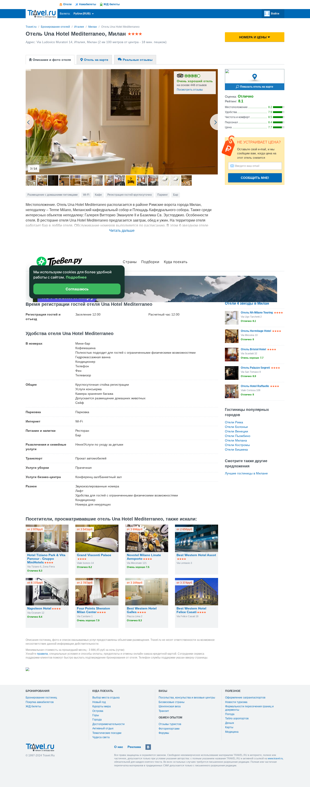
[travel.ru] (41, 13)
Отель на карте (96, 60)
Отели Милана (236, 440)
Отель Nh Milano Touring (257, 312)
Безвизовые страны (172, 702)
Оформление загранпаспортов (245, 697)
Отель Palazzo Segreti (255, 367)
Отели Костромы (237, 445)
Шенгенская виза (170, 706)
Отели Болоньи (236, 427)
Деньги (229, 723)
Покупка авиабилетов (40, 702)
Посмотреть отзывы (190, 89)
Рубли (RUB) (82, 13)
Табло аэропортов (236, 718)
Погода (229, 714)
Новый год (99, 702)
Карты (229, 727)
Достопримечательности (108, 724)
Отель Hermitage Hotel (256, 331)
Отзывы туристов (170, 724)
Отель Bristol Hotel (253, 349)
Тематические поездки (106, 733)
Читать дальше (122, 230)
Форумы (164, 733)
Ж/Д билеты (33, 706)
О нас (118, 747)
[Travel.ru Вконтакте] (148, 747)
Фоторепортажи (169, 728)
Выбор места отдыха (106, 697)
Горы (95, 715)
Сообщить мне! (255, 178)
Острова (97, 711)
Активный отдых (102, 728)
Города (97, 719)
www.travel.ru (275, 758)
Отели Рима (234, 422)
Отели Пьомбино (237, 436)
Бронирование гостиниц (41, 697)
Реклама (134, 747)
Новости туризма (236, 702)
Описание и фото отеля (52, 60)
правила (42, 653)
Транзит (164, 711)
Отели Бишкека (236, 449)
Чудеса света (101, 737)
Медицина (232, 731)
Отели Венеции (236, 431)
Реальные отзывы (138, 60)
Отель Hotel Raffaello (255, 386)
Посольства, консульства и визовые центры (187, 697)
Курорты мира (101, 706)
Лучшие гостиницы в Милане (246, 473)
